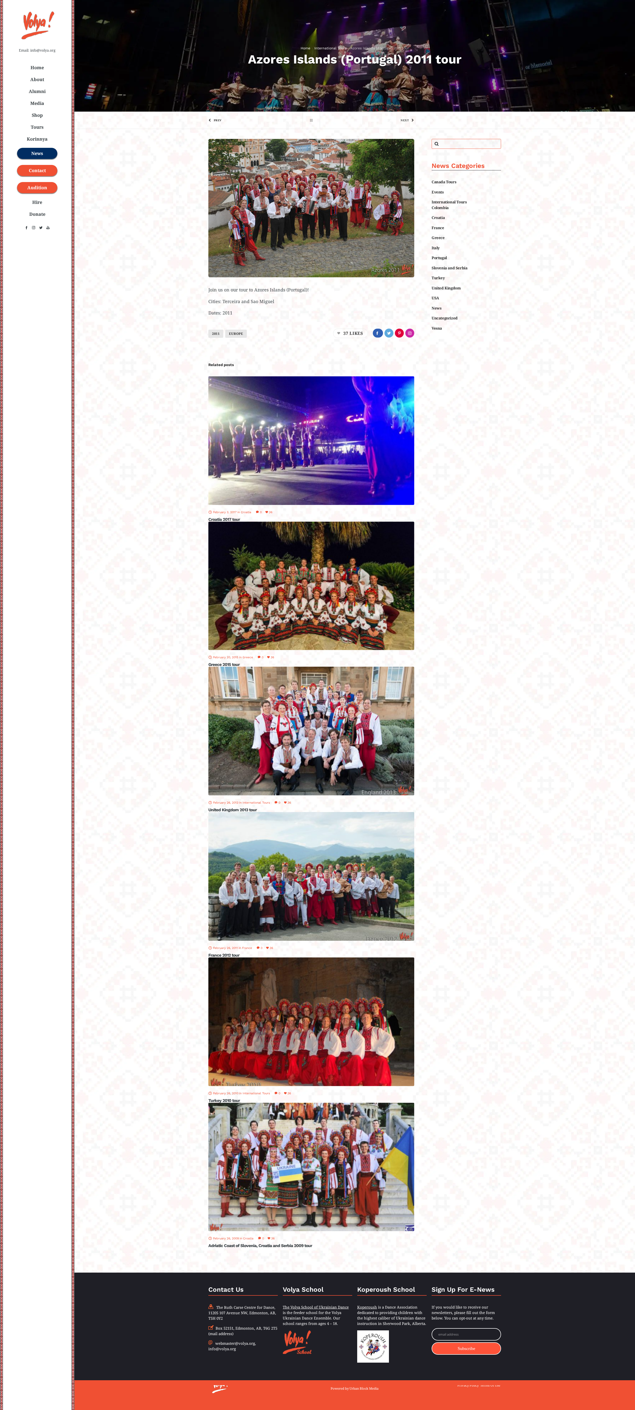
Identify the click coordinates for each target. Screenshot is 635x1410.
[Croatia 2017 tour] (311, 440)
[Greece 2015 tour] (311, 586)
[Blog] (311, 120)
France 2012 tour (223, 955)
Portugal (439, 257)
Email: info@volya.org (37, 50)
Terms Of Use (490, 1385)
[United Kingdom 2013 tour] (311, 731)
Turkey (438, 277)
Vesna (437, 328)
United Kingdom (446, 287)
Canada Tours (444, 181)
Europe (236, 333)
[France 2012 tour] (311, 876)
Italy (436, 247)
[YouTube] (48, 227)
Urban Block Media (364, 1388)
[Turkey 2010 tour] (311, 1021)
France (438, 227)
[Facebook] (26, 227)
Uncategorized (445, 317)
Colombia (440, 207)
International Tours (330, 48)
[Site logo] (37, 42)
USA (435, 297)
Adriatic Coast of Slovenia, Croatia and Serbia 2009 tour (260, 1245)
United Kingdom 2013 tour (232, 809)
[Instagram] (33, 227)
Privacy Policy (468, 1385)
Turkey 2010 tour (224, 1100)
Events (438, 191)
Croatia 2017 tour (224, 519)
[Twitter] (40, 227)
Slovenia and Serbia (449, 267)
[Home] (255, 1385)
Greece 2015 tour (224, 664)
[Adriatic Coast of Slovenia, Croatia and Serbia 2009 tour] (311, 1167)
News (436, 308)
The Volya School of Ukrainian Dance (316, 1307)
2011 (216, 333)
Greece (438, 237)
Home (305, 48)
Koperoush (367, 1307)
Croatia (438, 217)
